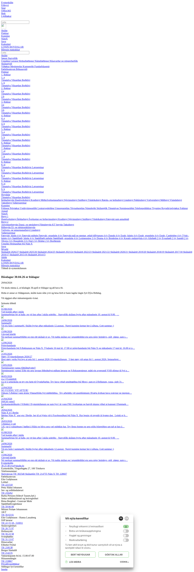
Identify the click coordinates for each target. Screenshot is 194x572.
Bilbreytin (6, 227)
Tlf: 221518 (7, 485)
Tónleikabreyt (95, 200)
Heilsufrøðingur (27, 61)
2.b (2, 96)
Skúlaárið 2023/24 (65, 252)
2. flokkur (6, 88)
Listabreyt (129, 200)
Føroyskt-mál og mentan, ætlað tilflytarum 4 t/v (85, 235)
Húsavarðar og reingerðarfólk (64, 61)
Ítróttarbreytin (8, 200)
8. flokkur (6, 162)
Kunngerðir (28, 66)
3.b (2, 110)
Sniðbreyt (83, 200)
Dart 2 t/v (33, 241)
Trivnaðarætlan (77, 208)
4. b (3, 123)
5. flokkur (6, 129)
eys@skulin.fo (17, 465)
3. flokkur (6, 102)
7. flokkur (6, 148)
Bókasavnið (21, 69)
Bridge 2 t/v (44, 241)
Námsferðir (91, 208)
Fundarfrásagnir (42, 66)
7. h (3, 156)
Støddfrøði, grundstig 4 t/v (66, 238)
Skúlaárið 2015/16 (19, 254)
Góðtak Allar (114, 554)
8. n (3, 175)
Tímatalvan (113, 208)
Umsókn (5, 243)
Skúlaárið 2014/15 (36, 254)
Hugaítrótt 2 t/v (20, 241)
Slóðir (4, 257)
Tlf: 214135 (7, 553)
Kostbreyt (36, 200)
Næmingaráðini (127, 208)
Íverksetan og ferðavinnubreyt (43, 219)
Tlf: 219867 (7, 561)
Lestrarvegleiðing (46, 208)
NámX (4, 213)
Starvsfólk (13, 58)
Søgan (4, 58)
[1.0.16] (124, 562)
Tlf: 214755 (36, 474)
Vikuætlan (16, 80)
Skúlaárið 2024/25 (47, 252)
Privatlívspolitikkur (10, 564)
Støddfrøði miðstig (44, 238)
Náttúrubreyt (140, 200)
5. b (3, 137)
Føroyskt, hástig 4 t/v (11, 235)
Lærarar (15, 61)
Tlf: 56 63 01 (7, 515)
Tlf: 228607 (57, 474)
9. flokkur (6, 181)
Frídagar (5, 208)
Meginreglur (16, 66)
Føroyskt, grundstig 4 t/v (51, 235)
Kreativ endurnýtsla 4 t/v (136, 238)
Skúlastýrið (6, 63)
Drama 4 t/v (103, 238)
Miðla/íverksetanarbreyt (52, 200)
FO (121, 518)
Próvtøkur (15, 208)
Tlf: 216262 (7, 493)
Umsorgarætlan (62, 208)
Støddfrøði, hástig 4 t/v (23, 238)
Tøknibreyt (6, 203)
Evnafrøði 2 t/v (169, 238)
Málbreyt (165, 200)
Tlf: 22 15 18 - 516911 (12, 523)
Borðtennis (55, 241)
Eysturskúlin (7, 2)
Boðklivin (27, 167)
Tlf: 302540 (13, 474)
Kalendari (6, 260)
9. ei (3, 183)
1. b (3, 83)
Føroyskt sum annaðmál (117, 219)
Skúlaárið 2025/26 (28, 252)
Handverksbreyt (23, 200)
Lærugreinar (38, 167)
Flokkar (5, 72)
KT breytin (57, 224)
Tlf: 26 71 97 (7, 528)
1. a (3, 77)
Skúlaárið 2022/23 (83, 252)
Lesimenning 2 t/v (88, 238)
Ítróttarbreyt (23, 219)
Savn (3, 246)
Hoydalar (5, 194)
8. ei (3, 164)
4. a (3, 118)
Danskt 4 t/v (114, 235)
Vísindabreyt (176, 200)
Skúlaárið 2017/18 (174, 252)
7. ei (3, 151)
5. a (3, 132)
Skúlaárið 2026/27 (10, 252)
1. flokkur (6, 74)
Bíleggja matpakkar (10, 265)
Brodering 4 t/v (116, 238)
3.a (2, 104)
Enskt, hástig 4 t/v (129, 235)
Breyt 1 (4, 216)
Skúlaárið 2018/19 (156, 252)
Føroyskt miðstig (30, 235)
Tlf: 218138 (7, 547)
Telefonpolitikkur (143, 208)
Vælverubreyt (153, 200)
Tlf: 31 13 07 (7, 539)
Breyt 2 (4, 222)
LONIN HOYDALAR (12, 263)
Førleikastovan (8, 69)
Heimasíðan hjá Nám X (21, 243)
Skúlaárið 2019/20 (138, 252)
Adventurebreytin (10, 224)
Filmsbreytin (46, 224)
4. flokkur (6, 115)
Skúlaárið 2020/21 (119, 252)
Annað (4, 211)
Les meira (75, 561)
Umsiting (6, 61)
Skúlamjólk (102, 208)
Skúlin (4, 55)
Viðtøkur (5, 66)
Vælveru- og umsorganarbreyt (16, 230)
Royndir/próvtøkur (170, 208)
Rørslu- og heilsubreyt (113, 200)
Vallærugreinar (19, 203)
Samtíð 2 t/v (182, 238)
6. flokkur (6, 143)
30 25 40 (5, 465)
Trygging (156, 208)
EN (126, 518)
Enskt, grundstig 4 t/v (148, 235)
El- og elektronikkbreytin (23, 227)
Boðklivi (26, 80)
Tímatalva (6, 80)
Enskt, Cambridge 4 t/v (170, 235)
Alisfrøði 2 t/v (155, 238)
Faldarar (184, 208)
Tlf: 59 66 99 (7, 506)
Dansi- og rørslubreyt (29, 224)
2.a (2, 91)
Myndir (4, 249)
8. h (3, 170)
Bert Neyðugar (80, 554)
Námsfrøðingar (42, 61)
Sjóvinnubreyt (71, 200)
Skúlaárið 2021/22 (101, 252)
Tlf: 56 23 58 (7, 534)
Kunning (5, 205)
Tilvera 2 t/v (7, 241)
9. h (3, 189)
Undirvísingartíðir (29, 208)
